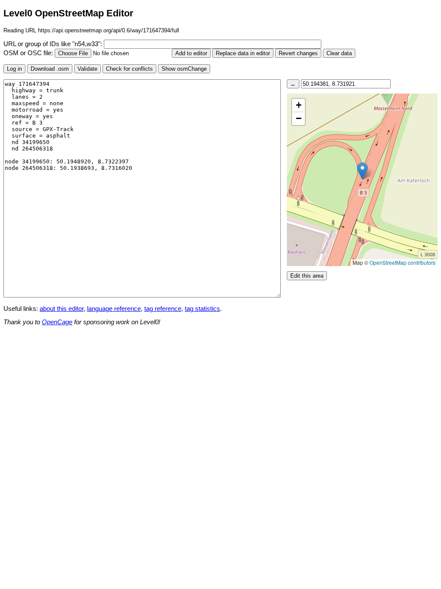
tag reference (162, 308)
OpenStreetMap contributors (402, 262)
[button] (362, 171)
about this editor (62, 308)
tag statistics (202, 308)
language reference (114, 308)
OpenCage (57, 322)
